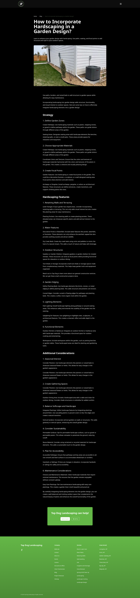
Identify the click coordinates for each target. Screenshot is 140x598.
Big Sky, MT (102, 565)
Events (56, 559)
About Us (56, 556)
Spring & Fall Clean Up (83, 572)
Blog (55, 572)
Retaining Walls (81, 556)
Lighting (49, 306)
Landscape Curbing (82, 579)
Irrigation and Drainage (83, 565)
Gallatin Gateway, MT (105, 556)
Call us (115, 4)
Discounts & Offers (59, 565)
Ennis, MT (102, 552)
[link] (59, 16)
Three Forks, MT (103, 562)
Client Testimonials (59, 569)
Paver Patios (80, 552)
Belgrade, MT (103, 569)
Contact (56, 552)
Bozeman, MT (103, 559)
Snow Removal (81, 569)
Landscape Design (82, 582)
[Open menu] (121, 4)
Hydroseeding (81, 559)
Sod (78, 562)
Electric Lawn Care (82, 549)
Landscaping (80, 575)
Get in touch (101, 4)
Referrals (56, 549)
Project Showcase (59, 575)
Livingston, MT (103, 549)
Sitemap (56, 579)
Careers (56, 562)
